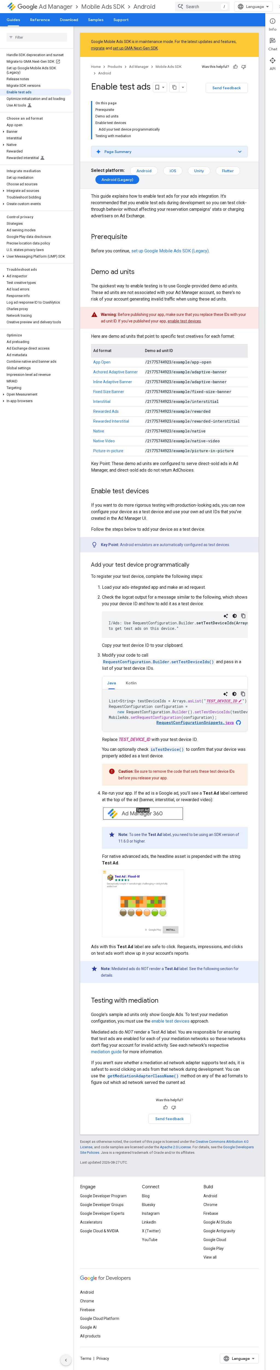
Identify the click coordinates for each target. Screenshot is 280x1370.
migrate (98, 48)
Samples (96, 19)
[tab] (111, 682)
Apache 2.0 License (175, 1147)
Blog (146, 1196)
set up (170, 250)
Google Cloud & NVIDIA (99, 1231)
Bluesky (148, 1204)
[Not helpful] (244, 67)
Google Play (213, 1248)
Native (98, 431)
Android (144, 6)
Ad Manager (55, 6)
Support (121, 19)
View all (210, 1257)
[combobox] (202, 6)
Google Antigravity (219, 1231)
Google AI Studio (217, 1222)
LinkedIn (149, 1222)
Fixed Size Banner (108, 392)
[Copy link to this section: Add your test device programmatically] (194, 565)
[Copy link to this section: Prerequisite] (132, 237)
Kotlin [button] (131, 682)
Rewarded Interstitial (111, 421)
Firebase (210, 1213)
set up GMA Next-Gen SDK (135, 48)
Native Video (104, 441)
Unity (199, 170)
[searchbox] (37, 37)
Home (96, 67)
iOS (173, 170)
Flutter (228, 170)
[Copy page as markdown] (174, 87)
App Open (101, 362)
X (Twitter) (151, 1231)
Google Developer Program (103, 1196)
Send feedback (226, 87)
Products (115, 67)
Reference (40, 19)
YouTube (150, 1240)
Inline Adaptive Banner (112, 382)
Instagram (151, 1213)
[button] (35, 131)
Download (69, 19)
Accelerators (91, 1222)
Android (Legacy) (117, 179)
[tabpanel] (174, 711)
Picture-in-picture (108, 451)
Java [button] (111, 682)
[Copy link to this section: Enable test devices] (154, 491)
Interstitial (101, 401)
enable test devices (184, 321)
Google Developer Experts (102, 1213)
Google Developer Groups (102, 1204)
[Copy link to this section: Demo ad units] (140, 272)
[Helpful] (235, 67)
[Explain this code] (225, 616)
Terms (85, 1358)
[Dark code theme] (234, 616)
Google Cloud (214, 1240)
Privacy (103, 1358)
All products (90, 1336)
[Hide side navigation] (65, 1360)
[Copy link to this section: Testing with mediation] (163, 1001)
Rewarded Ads (106, 411)
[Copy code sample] (243, 616)
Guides (13, 19)
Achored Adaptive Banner (115, 372)
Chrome (210, 1204)
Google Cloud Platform (99, 1318)
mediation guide (106, 1051)
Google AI (88, 1327)
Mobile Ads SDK (103, 6)
